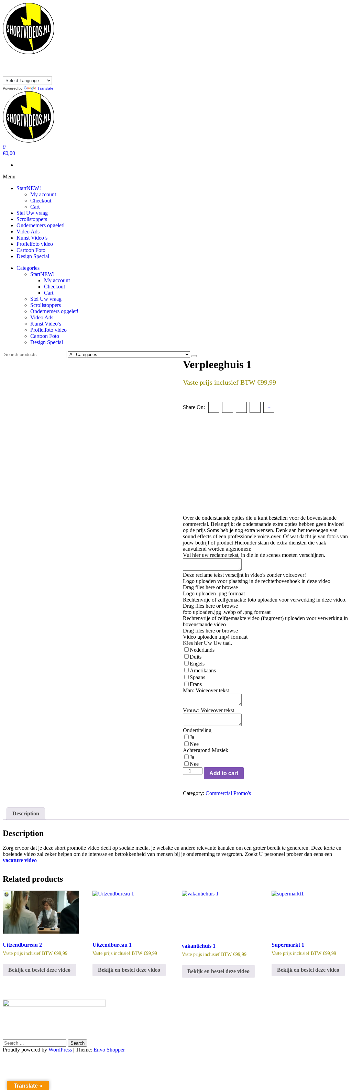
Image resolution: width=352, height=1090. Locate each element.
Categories (28, 268)
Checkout (40, 200)
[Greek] (6, 65)
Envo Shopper (109, 1050)
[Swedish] (54, 65)
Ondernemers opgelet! (40, 225)
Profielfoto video (34, 244)
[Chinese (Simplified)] (13, 58)
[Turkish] (6, 72)
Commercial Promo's (228, 793)
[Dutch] (26, 58)
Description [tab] (25, 813)
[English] (33, 58)
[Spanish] (47, 65)
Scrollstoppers (31, 219)
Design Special (32, 256)
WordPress (60, 1050)
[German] (54, 58)
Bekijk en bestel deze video (39, 970)
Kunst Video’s (31, 238)
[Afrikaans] (6, 58)
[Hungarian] (13, 65)
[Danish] (19, 58)
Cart (35, 207)
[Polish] (40, 65)
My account (43, 194)
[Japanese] (26, 65)
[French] (47, 58)
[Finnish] (40, 58)
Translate (45, 88)
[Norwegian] (33, 65)
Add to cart (223, 773)
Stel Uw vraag (32, 213)
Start (28, 188)
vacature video (20, 860)
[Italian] (19, 65)
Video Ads (28, 231)
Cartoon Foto (30, 250)
